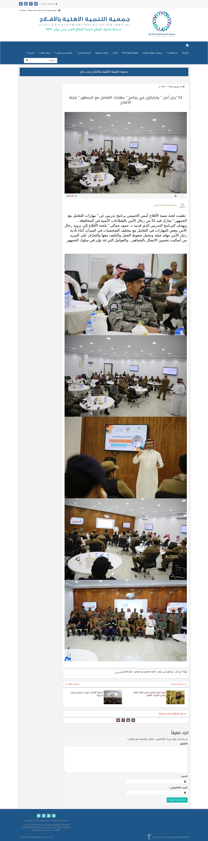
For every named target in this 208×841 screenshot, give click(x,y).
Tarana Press (35, 837)
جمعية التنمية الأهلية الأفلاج (165, 205)
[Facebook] (31, 4)
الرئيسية (185, 53)
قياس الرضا (45, 53)
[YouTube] (26, 4)
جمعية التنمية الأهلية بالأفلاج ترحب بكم (104, 71)
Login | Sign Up (48, 4)
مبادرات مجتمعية (101, 53)
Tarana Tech (183, 837)
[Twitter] (36, 4)
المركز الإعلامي (84, 53)
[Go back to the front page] (162, 27)
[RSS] (21, 4)
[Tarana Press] (149, 837)
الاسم (184, 776)
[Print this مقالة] (175, 196)
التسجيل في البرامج (64, 53)
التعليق (184, 743)
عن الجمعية (172, 53)
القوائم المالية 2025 (130, 53)
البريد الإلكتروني (178, 787)
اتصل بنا (30, 53)
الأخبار (115, 53)
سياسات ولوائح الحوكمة (152, 53)
